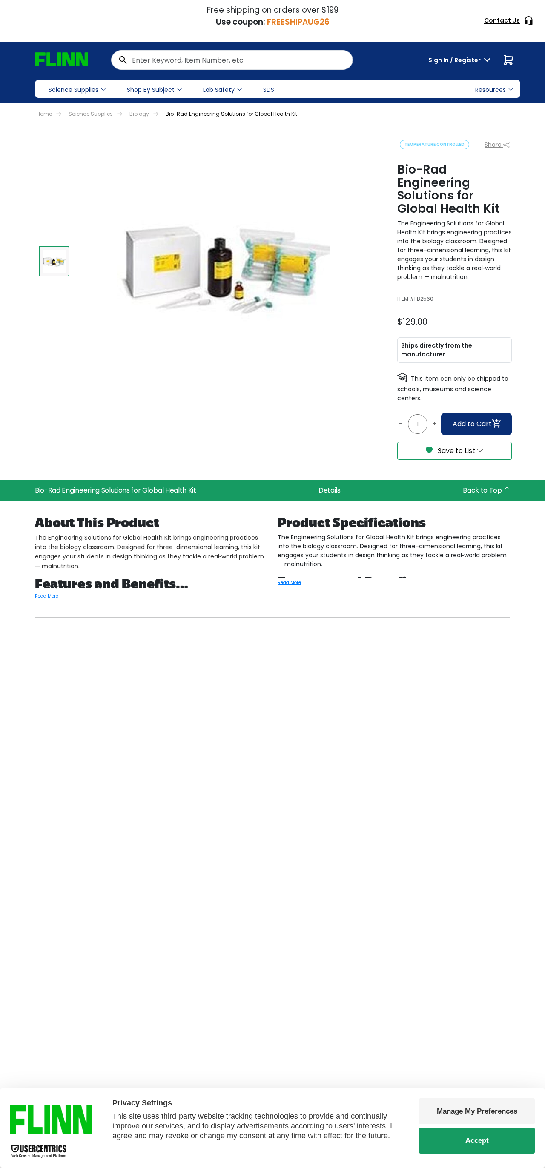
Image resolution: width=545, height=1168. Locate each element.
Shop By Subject (151, 89)
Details (329, 490)
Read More (46, 596)
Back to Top (483, 490)
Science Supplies (73, 89)
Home (44, 113)
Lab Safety (219, 89)
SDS (268, 89)
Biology (139, 113)
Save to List (456, 451)
